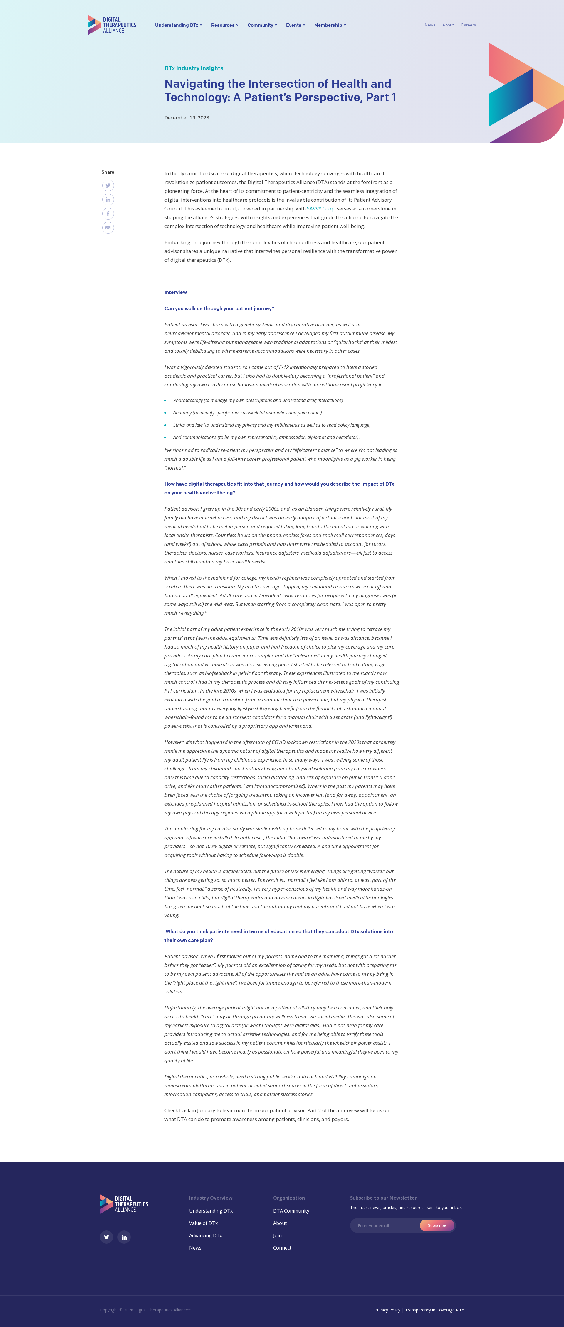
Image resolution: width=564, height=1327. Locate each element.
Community (260, 25)
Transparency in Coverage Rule (434, 1310)
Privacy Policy (387, 1310)
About (448, 24)
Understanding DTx (176, 25)
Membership (328, 25)
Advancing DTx (205, 1235)
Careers (468, 24)
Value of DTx (203, 1223)
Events (293, 25)
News (430, 24)
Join (277, 1235)
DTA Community (291, 1211)
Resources (223, 25)
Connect (282, 1248)
